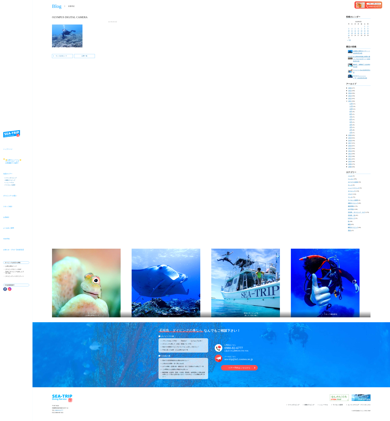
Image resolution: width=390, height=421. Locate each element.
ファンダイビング (11, 178)
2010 (350, 161)
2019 (350, 138)
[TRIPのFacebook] (5, 289)
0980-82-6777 (233, 348)
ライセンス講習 (10, 185)
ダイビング (351, 191)
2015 (350, 148)
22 (364, 33)
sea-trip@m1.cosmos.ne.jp (238, 359)
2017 (350, 143)
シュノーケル (9, 182)
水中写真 (351, 209)
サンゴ (350, 185)
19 (355, 33)
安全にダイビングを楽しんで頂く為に (14, 272)
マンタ (350, 197)
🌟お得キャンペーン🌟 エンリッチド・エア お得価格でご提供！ (17, 161)
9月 (350, 111)
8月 (350, 114)
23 (368, 33)
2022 (350, 98)
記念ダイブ (351, 218)
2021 (350, 101)
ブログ (350, 194)
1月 (350, 132)
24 (348, 35)
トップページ (7, 149)
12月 (351, 104)
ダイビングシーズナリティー (14, 276)
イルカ (350, 176)
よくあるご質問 (8, 228)
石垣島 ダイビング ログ (356, 212)
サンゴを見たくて (61, 56)
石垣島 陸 (351, 215)
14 (361, 31)
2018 (350, 140)
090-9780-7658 (243, 351)
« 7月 (349, 40)
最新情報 (351, 206)
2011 (350, 159)
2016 (350, 146)
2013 (350, 153)
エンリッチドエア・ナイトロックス (359, 405)
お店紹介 (6, 217)
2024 (350, 93)
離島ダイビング (353, 227)
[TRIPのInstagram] (9, 289)
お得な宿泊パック (11, 266)
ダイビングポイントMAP (13, 269)
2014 (350, 151)
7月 (350, 117)
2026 (350, 88)
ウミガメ (351, 179)
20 (358, 33)
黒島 (349, 230)
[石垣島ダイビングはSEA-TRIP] (11, 133)
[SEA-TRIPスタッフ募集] (361, 399)
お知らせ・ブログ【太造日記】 (14, 249)
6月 (350, 119)
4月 (350, 125)
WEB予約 (6, 239)
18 (352, 33)
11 (352, 31)
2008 (350, 167)
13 (358, 31)
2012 (350, 156)
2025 (350, 90)
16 (368, 31)
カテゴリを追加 (353, 182)
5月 (350, 122)
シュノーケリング (353, 188)
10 (348, 31)
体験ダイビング (10, 180)
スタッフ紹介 (7, 206)
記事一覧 (84, 56)
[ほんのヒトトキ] (339, 399)
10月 (351, 109)
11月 (351, 106)
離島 (349, 224)
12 (355, 31)
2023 (350, 96)
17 (348, 33)
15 (364, 31)
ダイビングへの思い (10, 196)
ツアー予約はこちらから (239, 368)
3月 (350, 127)
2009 (350, 164)
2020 (350, 135)
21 (361, 33)
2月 (350, 130)
